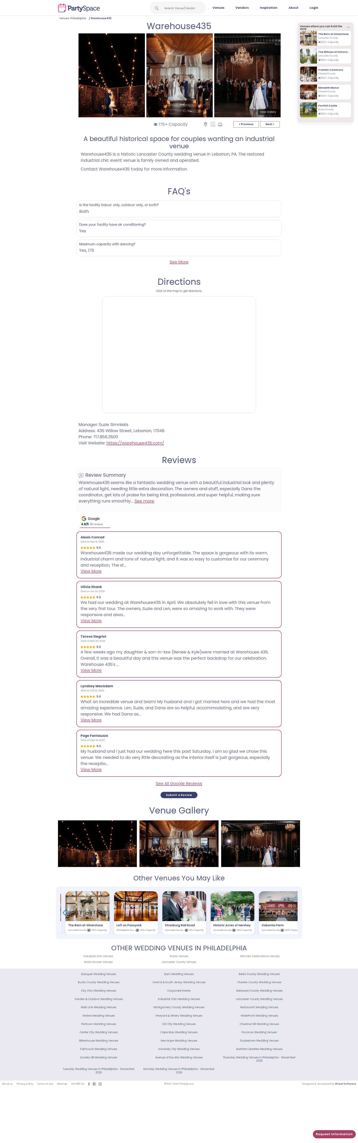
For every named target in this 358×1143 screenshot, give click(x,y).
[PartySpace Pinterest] (94, 1084)
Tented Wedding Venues (98, 1015)
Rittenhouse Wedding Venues (98, 1040)
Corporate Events (179, 991)
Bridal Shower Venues (98, 962)
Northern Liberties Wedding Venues (259, 1049)
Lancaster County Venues (179, 962)
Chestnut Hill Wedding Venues (259, 1024)
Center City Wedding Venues (99, 1032)
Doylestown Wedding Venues (259, 1040)
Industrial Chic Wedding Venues (179, 999)
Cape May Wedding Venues (178, 1032)
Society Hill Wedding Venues (98, 1057)
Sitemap (62, 1084)
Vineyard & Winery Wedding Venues (178, 1015)
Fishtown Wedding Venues (98, 1024)
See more (144, 501)
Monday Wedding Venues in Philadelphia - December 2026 (179, 1070)
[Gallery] (213, 124)
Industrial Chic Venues (98, 956)
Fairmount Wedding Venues (98, 1049)
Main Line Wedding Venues (98, 1007)
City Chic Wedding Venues (98, 991)
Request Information (334, 1134)
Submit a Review (179, 795)
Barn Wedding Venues (179, 974)
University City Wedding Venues (179, 1049)
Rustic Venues (179, 956)
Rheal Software (345, 1084)
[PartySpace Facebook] (89, 1084)
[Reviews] (220, 124)
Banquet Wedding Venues (98, 974)
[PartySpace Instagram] (100, 1084)
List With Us (77, 1084)
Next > (270, 124)
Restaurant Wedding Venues (259, 1007)
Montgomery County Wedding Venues (179, 1007)
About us (7, 1084)
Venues (218, 8)
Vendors (242, 8)
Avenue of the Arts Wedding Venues (179, 1057)
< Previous (246, 124)
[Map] (205, 124)
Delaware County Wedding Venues (259, 991)
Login (314, 8)
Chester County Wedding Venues (259, 982)
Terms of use (45, 1084)
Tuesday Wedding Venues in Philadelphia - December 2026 (98, 1070)
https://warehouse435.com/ (135, 443)
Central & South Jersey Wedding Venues (179, 982)
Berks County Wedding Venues (259, 974)
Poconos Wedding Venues (259, 1032)
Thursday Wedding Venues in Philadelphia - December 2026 (259, 1059)
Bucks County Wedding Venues (99, 982)
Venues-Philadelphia (72, 18)
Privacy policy (25, 1084)
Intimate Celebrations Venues (260, 956)
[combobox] (181, 8)
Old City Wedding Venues (179, 1024)
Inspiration (268, 8)
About (294, 8)
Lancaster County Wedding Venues (259, 999)
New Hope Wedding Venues (179, 1040)
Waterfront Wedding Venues (259, 1015)
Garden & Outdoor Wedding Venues (99, 999)
